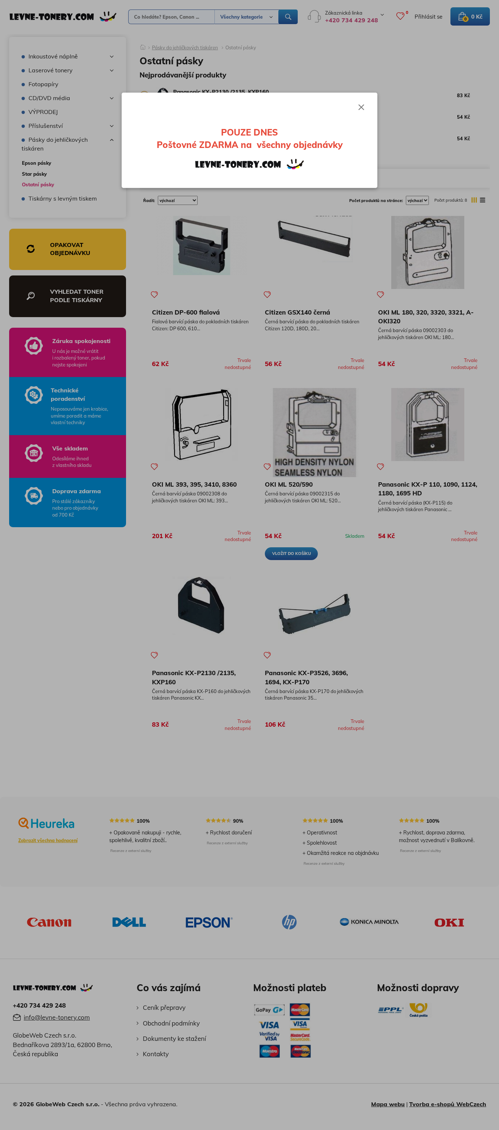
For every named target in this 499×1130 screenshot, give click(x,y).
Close (361, 107)
